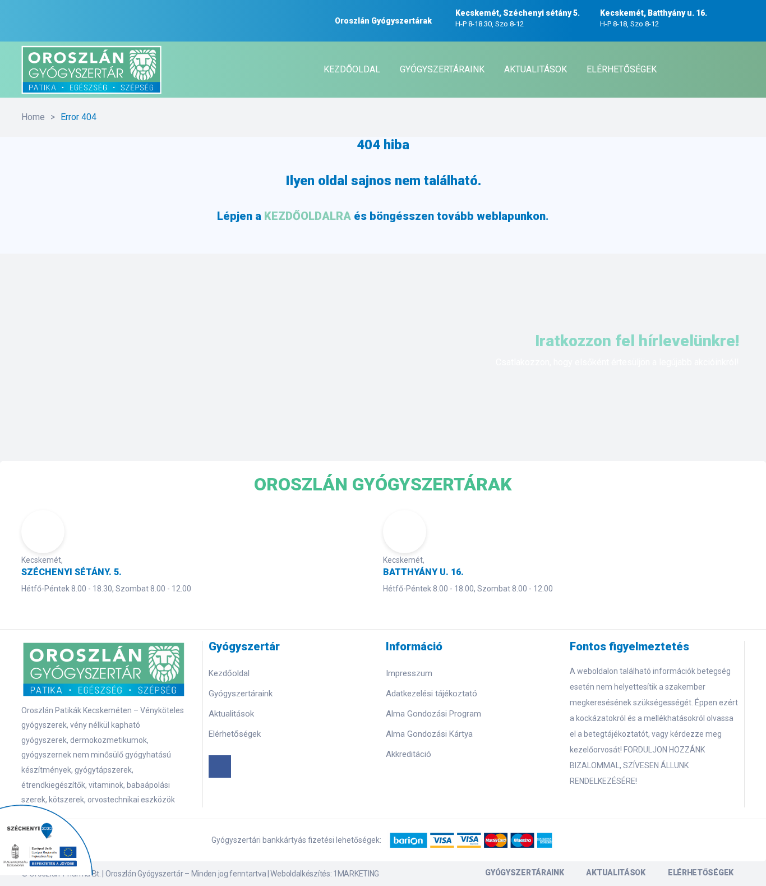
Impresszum (409, 673)
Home (33, 117)
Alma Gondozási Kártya (429, 734)
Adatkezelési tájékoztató (431, 693)
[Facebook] (220, 766)
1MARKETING (356, 873)
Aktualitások (231, 714)
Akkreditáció (408, 754)
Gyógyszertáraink (241, 693)
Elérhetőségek (235, 734)
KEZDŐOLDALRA (307, 216)
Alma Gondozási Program (433, 714)
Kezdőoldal (229, 673)
